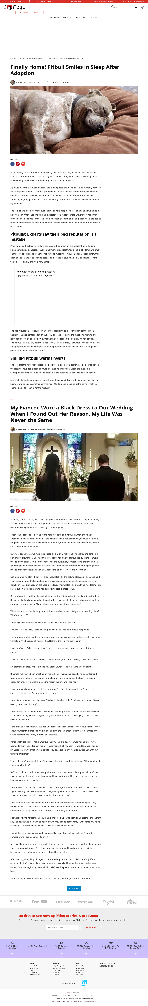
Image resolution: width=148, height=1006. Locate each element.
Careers (32, 970)
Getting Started (31, 58)
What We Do (34, 966)
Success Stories (35, 974)
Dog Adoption (44, 58)
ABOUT (32, 963)
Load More (74, 889)
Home (12, 58)
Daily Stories (54, 17)
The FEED (56, 972)
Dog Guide (67, 17)
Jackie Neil (61, 429)
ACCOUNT (79, 974)
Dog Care (20, 58)
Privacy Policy (80, 968)
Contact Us (79, 972)
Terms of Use (80, 966)
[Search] (136, 7)
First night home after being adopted (36, 271)
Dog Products (80, 17)
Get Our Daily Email (59, 968)
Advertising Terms (82, 970)
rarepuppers (46, 275)
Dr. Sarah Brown (63, 82)
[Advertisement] (74, 37)
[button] (12, 164)
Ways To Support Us (59, 966)
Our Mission (94, 17)
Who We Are (34, 968)
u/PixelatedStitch (28, 275)
